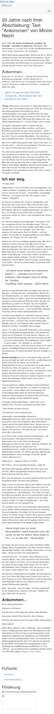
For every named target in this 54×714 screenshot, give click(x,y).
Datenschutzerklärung (13, 679)
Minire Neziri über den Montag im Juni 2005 (23, 97)
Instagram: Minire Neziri (31, 651)
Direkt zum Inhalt (7, 1)
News (25, 48)
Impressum (8, 674)
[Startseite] (7, 5)
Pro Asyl (16, 48)
